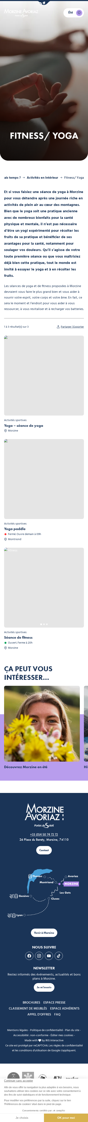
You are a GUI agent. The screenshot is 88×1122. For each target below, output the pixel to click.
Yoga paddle (15, 529)
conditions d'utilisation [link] (33, 1050)
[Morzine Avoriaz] (22, 13)
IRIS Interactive (54, 1040)
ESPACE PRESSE (54, 1002)
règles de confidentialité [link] (68, 1045)
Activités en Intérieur (42, 178)
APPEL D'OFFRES (39, 1014)
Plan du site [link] (72, 1030)
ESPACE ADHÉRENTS (64, 1008)
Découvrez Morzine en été (25, 767)
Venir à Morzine (44, 933)
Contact (44, 850)
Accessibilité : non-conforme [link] (30, 1035)
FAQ (57, 1014)
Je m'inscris (44, 987)
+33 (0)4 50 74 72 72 (44, 834)
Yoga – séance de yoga (23, 425)
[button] (44, 3)
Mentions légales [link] (17, 1030)
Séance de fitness (18, 637)
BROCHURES (31, 1002)
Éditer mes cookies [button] (62, 1035)
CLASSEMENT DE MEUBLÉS (28, 1008)
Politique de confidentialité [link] (46, 1030)
